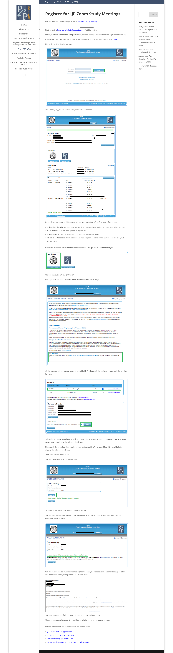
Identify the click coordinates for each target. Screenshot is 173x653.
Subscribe (23, 34)
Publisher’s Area (23, 58)
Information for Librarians (24, 54)
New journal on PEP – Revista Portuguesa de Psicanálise (148, 29)
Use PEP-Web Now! (24, 69)
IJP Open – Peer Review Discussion (60, 635)
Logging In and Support (24, 38)
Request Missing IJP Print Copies (60, 638)
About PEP (24, 29)
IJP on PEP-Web (24, 49)
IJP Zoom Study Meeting (87, 21)
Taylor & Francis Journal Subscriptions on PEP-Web (24, 44)
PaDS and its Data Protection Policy (23, 64)
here (115, 39)
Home (24, 25)
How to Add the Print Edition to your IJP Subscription (68, 642)
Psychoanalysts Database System (70, 30)
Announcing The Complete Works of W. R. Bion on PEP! (147, 59)
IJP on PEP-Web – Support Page (59, 631)
